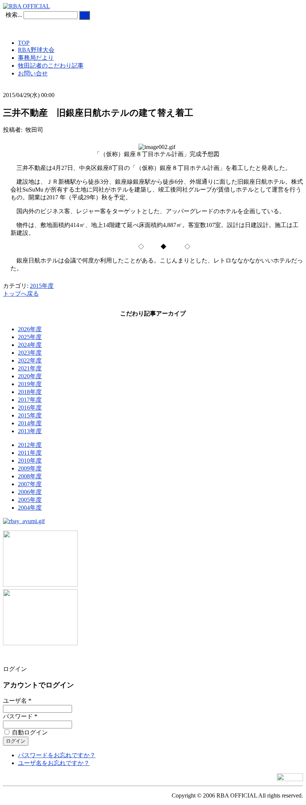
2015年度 (42, 286)
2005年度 (30, 500)
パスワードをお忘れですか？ (57, 755)
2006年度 (30, 492)
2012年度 (30, 445)
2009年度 (30, 468)
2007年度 (30, 484)
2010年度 (30, 460)
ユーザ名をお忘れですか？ (54, 763)
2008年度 (30, 476)
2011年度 (30, 453)
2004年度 (30, 507)
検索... (14, 15)
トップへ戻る (21, 293)
